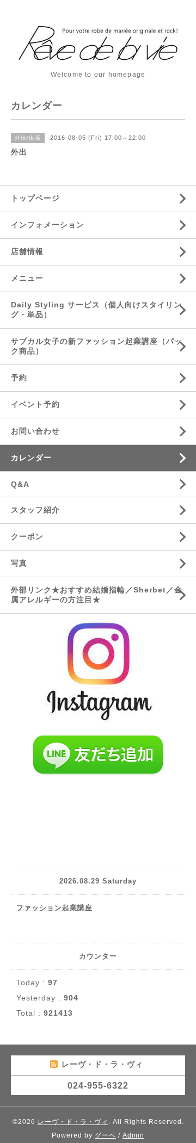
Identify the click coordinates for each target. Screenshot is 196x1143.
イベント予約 (35, 404)
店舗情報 (27, 251)
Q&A (20, 484)
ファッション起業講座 (54, 908)
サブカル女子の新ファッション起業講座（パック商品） (96, 346)
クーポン (27, 536)
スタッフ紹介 (35, 509)
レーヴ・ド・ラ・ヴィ (73, 1122)
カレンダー (31, 457)
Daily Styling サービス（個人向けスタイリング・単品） (96, 309)
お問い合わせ (35, 431)
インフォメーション (47, 224)
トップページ (35, 198)
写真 (19, 563)
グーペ (105, 1135)
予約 (19, 377)
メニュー (27, 278)
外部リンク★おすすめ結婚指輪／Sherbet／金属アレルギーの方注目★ (96, 594)
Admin (133, 1135)
